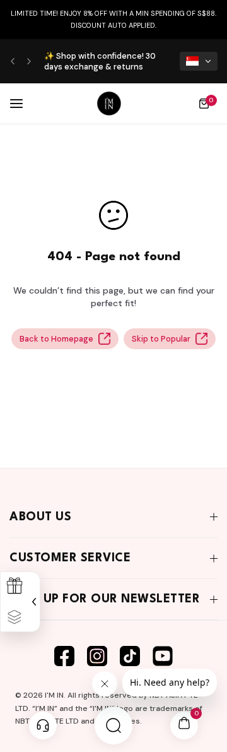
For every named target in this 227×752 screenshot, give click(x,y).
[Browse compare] (14, 617)
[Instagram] (97, 656)
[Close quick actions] (32, 601)
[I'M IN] (109, 103)
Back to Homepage (56, 338)
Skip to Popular (161, 338)
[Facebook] (64, 656)
